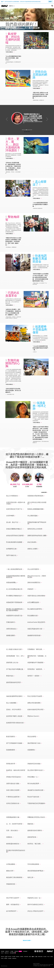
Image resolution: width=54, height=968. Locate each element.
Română (5, 958)
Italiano (44, 956)
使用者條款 (25, 951)
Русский (13, 956)
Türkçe (51, 956)
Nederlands (40, 956)
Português (26, 956)
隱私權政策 (17, 1)
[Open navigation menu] (52, 6)
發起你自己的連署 (26, 940)
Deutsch (9, 956)
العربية (6, 956)
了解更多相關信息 (9, 52)
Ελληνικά (9, 958)
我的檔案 (2, 951)
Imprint (2, 952)
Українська (14, 958)
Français (17, 956)
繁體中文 (33, 956)
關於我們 (7, 951)
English (2, 956)
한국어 (30, 956)
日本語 (36, 956)
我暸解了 (50, 1)
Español (21, 956)
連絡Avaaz (7, 952)
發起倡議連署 (12, 952)
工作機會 (11, 951)
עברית (48, 956)
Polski (2, 958)
